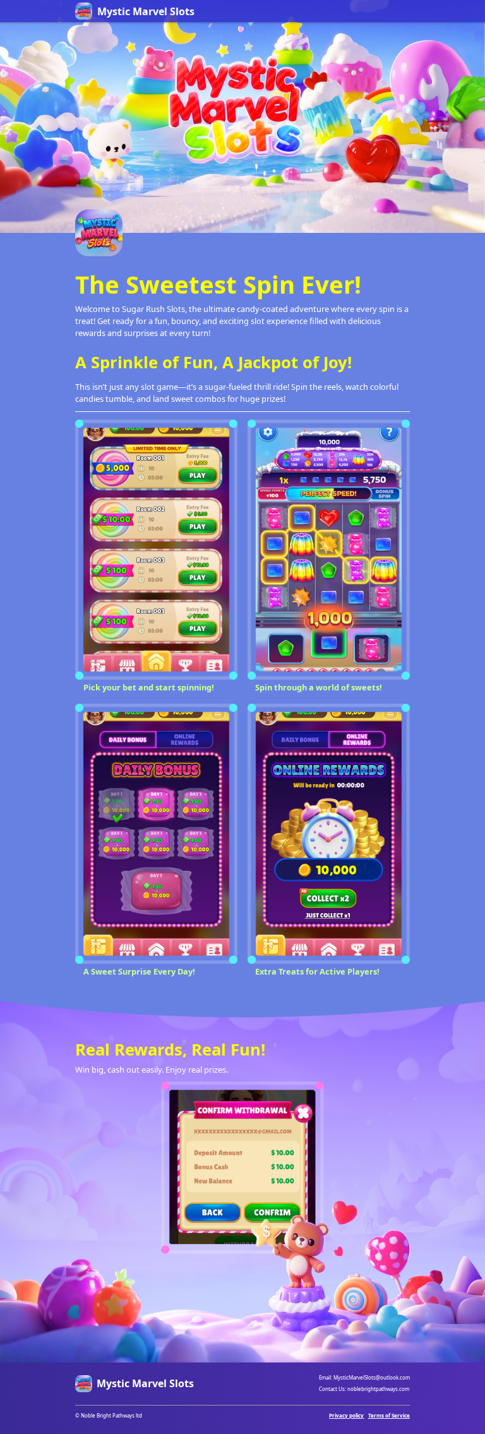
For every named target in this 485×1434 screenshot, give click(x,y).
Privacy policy (346, 1415)
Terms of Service (389, 1415)
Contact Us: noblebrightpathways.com (364, 1388)
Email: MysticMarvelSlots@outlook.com (364, 1377)
